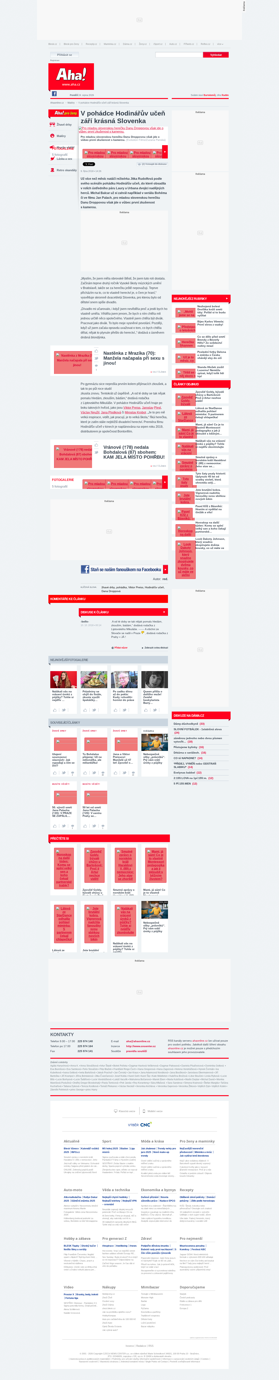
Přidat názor (121, 647)
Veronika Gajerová (167, 1086)
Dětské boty (146, 1319)
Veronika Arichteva (146, 1086)
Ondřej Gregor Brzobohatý (86, 1083)
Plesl (157, 407)
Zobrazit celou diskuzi (156, 647)
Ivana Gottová (70, 1072)
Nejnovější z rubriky (190, 298)
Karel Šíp (145, 1076)
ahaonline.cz (200, 1040)
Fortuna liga (71, 1298)
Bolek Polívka (120, 1065)
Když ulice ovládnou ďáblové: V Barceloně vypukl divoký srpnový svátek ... (195, 1162)
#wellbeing (122, 1246)
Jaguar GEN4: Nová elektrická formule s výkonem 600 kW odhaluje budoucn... (196, 1255)
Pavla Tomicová (110, 1083)
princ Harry (91, 1089)
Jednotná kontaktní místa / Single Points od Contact (144, 1361)
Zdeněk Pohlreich (59, 1089)
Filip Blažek (106, 1069)
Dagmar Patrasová (170, 1065)
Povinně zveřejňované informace (185, 1361)
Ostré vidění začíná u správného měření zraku (156, 1162)
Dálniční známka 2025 (83, 1200)
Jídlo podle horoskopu (203, 1200)
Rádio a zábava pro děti (191, 1301)
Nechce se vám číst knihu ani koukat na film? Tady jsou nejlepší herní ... (197, 1262)
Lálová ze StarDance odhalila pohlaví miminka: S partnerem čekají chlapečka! (209, 413)
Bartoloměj (210, 95)
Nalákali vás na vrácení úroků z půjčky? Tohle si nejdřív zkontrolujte (210, 443)
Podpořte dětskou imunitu (155, 1246)
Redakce (141, 1345)
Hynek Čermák (206, 1069)
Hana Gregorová (146, 1069)
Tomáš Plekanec (108, 1086)
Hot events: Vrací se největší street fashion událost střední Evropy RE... (119, 1252)
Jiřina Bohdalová (84, 1076)
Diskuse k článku (95, 612)
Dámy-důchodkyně (189, 723)
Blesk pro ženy (71, 44)
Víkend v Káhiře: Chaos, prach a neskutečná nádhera (79, 1262)
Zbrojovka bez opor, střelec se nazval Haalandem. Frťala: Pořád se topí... (119, 1171)
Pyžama (145, 1308)
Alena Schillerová (72, 1309)
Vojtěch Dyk (204, 1086)
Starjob (183, 1294)
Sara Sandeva (174, 1083)
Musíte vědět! (66, 147)
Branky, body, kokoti (87, 1294)
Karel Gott (133, 1076)
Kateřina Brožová (178, 1076)
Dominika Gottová (214, 1065)
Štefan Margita (211, 1083)
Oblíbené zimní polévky (192, 1197)
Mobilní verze (154, 1111)
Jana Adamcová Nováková (154, 1072)
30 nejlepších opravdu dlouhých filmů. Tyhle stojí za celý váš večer (119, 1223)
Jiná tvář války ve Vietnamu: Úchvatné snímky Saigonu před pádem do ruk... (81, 1164)
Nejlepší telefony (111, 1200)
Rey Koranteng (141, 1083)
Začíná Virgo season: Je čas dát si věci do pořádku (118, 1264)
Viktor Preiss (131, 407)
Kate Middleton (160, 1076)
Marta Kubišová (175, 1079)
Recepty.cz (91, 44)
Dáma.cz (127, 44)
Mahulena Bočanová (140, 1079)
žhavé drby (108, 587)
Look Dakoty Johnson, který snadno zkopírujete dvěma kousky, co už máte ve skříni (210, 543)
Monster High (147, 1297)
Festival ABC (199, 1249)
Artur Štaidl (105, 1065)
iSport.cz (158, 44)
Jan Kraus (133, 1072)
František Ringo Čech (124, 1069)
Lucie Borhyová (64, 1079)
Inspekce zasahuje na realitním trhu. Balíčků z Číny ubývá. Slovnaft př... (157, 1213)
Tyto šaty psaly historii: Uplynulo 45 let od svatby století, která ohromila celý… (210, 478)
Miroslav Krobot (135, 412)
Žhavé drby (64, 124)
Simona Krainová (193, 1083)
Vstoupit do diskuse (154, 164)
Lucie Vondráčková (101, 1079)
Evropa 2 (184, 1308)
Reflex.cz (205, 44)
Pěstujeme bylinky (189, 747)
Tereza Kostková (89, 1086)
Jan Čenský (120, 1072)
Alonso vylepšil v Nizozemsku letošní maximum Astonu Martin (81, 1207)
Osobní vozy (108, 1301)
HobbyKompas (109, 1315)
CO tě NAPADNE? (188, 758)
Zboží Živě (107, 1297)
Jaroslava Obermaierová (200, 1072)
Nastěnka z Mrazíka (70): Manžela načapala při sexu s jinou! (133, 358)
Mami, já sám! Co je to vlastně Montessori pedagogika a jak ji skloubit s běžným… (209, 429)
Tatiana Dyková (71, 1086)
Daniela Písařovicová (192, 1065)
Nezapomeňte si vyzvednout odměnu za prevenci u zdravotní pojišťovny (158, 1271)
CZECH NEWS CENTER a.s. (116, 1353)
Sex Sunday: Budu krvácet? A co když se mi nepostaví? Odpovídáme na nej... (120, 1258)
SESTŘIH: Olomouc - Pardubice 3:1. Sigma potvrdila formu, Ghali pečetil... (81, 1304)
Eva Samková (74, 1069)
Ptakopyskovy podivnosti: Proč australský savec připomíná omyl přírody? (195, 1268)
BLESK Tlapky (72, 1246)
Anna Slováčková (89, 1065)
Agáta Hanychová (59, 1065)
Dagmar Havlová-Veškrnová (143, 1065)
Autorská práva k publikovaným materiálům (90, 1359)
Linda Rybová (212, 1076)
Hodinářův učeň (154, 587)
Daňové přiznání (150, 1197)
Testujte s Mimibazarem (152, 1294)
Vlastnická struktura (109, 1361)
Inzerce (130, 1345)
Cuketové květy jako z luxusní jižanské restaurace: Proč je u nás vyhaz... (195, 1168)
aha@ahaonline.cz (138, 1041)
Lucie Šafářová (82, 1079)
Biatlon (124, 1148)
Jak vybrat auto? (110, 1330)
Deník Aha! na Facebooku (54, 93)
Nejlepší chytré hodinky (115, 1197)
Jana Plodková (111, 412)
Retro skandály (67, 170)
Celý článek (159, 372)
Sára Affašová (158, 1083)
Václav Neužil (90, 412)
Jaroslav (147, 407)
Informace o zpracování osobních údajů (180, 1359)
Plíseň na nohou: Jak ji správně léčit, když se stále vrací (158, 1265)
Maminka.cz (110, 44)
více (219, 44)
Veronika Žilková (187, 1086)
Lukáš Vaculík (120, 1079)
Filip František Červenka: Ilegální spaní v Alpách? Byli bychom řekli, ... (80, 1255)
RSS (151, 1345)
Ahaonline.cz (57, 102)
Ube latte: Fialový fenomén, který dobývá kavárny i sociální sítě (195, 1219)
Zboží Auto (107, 1323)
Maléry (71, 102)
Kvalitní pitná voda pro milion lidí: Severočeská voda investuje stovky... (158, 1174)
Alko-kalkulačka (73, 1197)
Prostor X (69, 1294)
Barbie (144, 1301)
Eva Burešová (57, 1069)
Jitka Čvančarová (104, 1076)
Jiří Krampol (67, 1076)
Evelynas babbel (188, 772)
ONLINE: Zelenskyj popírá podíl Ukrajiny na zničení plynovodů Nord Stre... (80, 1171)
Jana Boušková (178, 1072)
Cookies (205, 1359)
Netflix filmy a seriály (75, 1249)
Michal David (208, 1079)
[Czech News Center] (146, 1124)
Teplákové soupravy (150, 1315)
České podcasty (187, 1297)
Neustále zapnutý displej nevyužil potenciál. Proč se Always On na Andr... (117, 1210)
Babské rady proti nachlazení (157, 1249)
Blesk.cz (52, 44)
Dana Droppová (111, 591)
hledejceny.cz (108, 1294)
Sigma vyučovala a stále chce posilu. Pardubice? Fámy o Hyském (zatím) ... (119, 1158)
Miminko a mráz (203, 1152)
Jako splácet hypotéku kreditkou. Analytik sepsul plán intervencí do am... (156, 1219)
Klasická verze (126, 1111)
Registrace (54, 60)
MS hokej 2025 (110, 1148)
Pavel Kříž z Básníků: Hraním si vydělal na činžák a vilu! (209, 509)
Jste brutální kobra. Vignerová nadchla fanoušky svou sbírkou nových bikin (210, 494)
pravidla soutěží (136, 1051)
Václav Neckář (126, 1086)
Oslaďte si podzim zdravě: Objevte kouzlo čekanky (196, 1174)
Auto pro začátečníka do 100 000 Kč (119, 1319)
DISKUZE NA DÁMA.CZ (189, 715)
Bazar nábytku (147, 1326)
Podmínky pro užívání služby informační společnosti (136, 1359)
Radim (225, 95)
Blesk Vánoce (71, 1148)
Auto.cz (173, 44)
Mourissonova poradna (192, 1246)
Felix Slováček (90, 1069)
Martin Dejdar (192, 1079)
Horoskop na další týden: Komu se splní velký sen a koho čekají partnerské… (210, 527)
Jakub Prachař (104, 1072)
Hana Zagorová (165, 1069)
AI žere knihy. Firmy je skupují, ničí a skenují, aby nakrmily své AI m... (119, 1217)
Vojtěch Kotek (219, 1086)
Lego (143, 1305)
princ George (77, 1089)
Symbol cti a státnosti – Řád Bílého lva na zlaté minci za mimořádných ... (158, 1207)
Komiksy (185, 1249)
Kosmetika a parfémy (151, 1312)
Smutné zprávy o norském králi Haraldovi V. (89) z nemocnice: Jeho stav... (80, 1158)
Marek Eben (159, 1079)
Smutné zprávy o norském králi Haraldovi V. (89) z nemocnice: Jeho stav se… (210, 462)
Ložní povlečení (148, 1323)
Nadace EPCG (167, 1200)
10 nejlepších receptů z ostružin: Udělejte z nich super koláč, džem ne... (195, 1213)
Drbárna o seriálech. (190, 752)
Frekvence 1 (186, 1305)
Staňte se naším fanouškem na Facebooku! (124, 569)
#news (133, 1246)
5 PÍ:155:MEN (185, 783)
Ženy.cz (143, 44)
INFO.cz (75, 1152)
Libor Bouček (196, 1076)
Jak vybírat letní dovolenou (194, 1155)
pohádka (121, 587)
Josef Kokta (121, 1076)
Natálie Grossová (72, 1313)
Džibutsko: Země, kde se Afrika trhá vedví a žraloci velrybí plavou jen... (80, 1268)
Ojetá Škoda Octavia (111, 1326)
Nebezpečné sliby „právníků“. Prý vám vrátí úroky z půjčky (154, 927)
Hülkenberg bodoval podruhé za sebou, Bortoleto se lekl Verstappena (80, 1219)
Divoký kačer (89, 1246)
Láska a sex (64, 158)
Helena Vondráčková (186, 1069)
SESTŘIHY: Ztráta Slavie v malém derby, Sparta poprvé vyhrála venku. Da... (119, 1164)
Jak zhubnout (148, 1148)
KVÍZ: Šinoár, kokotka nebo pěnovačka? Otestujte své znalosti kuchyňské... (196, 1207)
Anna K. (74, 1065)
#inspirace (108, 1246)
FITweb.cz (189, 44)
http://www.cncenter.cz (141, 1046)
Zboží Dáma (108, 1305)
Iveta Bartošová (87, 1072)
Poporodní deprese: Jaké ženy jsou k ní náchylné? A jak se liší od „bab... (158, 1259)
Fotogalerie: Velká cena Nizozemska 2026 (80, 1213)
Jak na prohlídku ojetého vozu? (116, 1312)
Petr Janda (125, 1083)
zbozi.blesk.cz (109, 1308)
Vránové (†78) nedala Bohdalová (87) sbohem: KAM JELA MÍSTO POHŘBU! (134, 452)
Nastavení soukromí (88, 1361)
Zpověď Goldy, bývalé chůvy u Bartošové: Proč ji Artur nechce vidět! (209, 396)
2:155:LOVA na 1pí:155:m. (193, 778)
